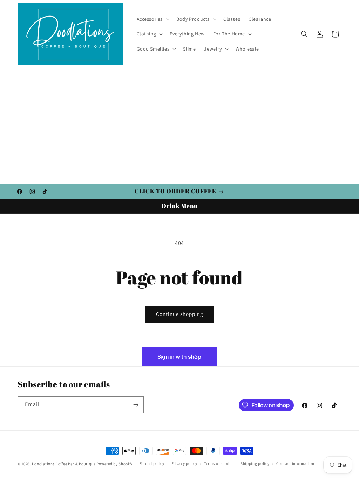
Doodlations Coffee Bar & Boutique (64, 463)
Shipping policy (255, 463)
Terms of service (218, 463)
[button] (152, 19)
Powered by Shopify (114, 463)
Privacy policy (184, 463)
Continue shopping (179, 314)
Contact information (295, 463)
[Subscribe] (135, 404)
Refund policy (152, 463)
